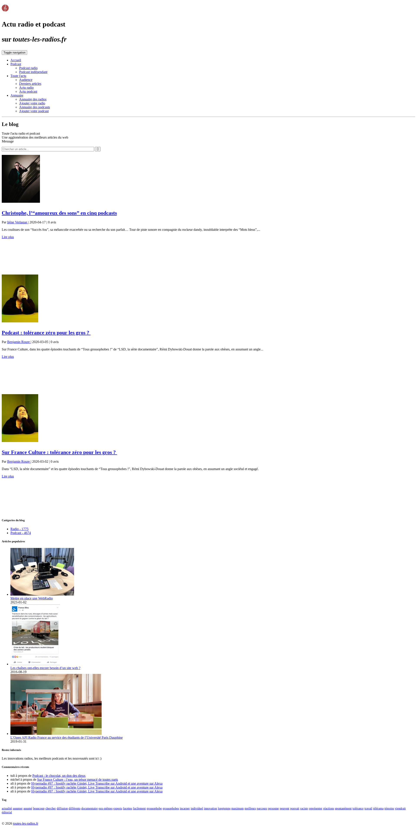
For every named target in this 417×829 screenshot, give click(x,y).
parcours (262, 808)
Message (8, 141)
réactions (328, 808)
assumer (18, 808)
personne (273, 808)
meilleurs (250, 808)
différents (74, 808)
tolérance (358, 808)
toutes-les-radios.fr (25, 823)
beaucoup (39, 808)
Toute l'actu (18, 76)
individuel (197, 808)
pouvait (294, 808)
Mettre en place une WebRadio (31, 598)
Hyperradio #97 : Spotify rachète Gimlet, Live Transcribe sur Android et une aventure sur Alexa (96, 783)
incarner (185, 808)
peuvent (284, 808)
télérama (378, 808)
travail (368, 808)
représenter (315, 808)
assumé (27, 808)
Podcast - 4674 (20, 533)
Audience (25, 80)
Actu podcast (28, 91)
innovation (210, 808)
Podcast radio (28, 68)
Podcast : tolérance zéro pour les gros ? (46, 332)
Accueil (15, 60)
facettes (127, 808)
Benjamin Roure (19, 342)
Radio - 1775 (19, 529)
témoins (389, 808)
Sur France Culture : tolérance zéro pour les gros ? (59, 452)
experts (117, 808)
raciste (304, 808)
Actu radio (26, 87)
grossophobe (154, 808)
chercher (50, 808)
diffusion (62, 808)
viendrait (400, 808)
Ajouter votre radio (32, 103)
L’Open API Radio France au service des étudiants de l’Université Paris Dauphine (66, 737)
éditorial (7, 812)
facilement (139, 808)
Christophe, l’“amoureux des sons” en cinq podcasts (59, 213)
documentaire (89, 808)
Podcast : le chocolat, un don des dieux (59, 775)
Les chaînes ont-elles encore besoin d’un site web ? (45, 668)
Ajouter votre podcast (34, 111)
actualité (7, 808)
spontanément (343, 808)
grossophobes (171, 808)
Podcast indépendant (33, 72)
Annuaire (16, 95)
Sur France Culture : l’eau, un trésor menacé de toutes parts (77, 779)
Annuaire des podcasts (34, 107)
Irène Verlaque (17, 222)
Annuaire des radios (32, 99)
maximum (237, 808)
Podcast (15, 64)
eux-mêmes (106, 808)
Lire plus (8, 237)
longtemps (224, 808)
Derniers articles (30, 83)
